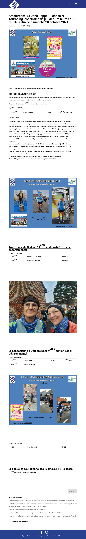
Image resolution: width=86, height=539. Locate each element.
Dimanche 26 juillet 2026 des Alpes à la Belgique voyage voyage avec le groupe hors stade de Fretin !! (42, 516)
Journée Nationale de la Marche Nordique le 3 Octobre (27, 509)
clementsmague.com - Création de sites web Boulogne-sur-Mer (51, 536)
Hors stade (33, 26)
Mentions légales (21, 536)
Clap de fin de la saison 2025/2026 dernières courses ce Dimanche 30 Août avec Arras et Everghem (41, 500)
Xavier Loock (15, 26)
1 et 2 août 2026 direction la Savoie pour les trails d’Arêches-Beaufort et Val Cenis (36, 513)
